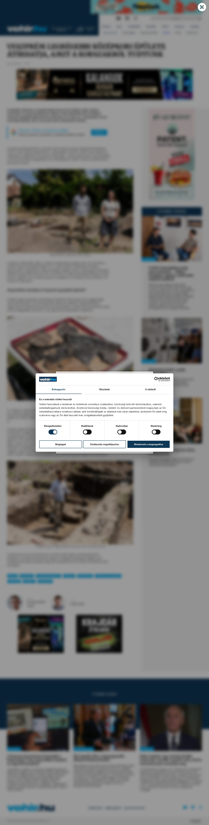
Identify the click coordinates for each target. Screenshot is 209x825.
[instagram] (135, 18)
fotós (73, 601)
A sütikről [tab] (150, 389)
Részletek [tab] (104, 389)
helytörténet (85, 575)
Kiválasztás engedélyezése (104, 444)
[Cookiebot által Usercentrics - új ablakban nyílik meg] (156, 379)
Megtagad (60, 444)
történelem (27, 575)
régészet (69, 575)
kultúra (12, 575)
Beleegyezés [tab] (58, 389)
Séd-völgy (14, 581)
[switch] (87, 431)
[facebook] (127, 18)
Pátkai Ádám (45, 581)
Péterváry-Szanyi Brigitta (108, 575)
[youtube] (118, 18)
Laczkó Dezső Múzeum (48, 575)
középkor (29, 581)
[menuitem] (106, 26)
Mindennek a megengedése (148, 444)
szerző (30, 599)
